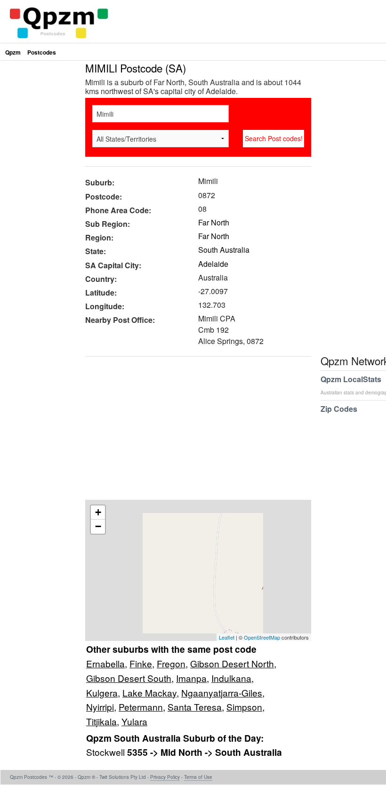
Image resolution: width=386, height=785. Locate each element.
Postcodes (41, 52)
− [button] (98, 526)
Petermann (141, 706)
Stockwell (106, 751)
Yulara (134, 721)
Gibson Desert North (232, 663)
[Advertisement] (193, 431)
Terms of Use (198, 777)
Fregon (171, 663)
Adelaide (213, 263)
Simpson (244, 706)
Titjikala (101, 721)
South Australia (223, 249)
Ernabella (105, 663)
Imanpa (191, 678)
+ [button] (98, 512)
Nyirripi (100, 706)
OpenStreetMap (262, 637)
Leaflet (226, 637)
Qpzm (13, 52)
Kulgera (102, 692)
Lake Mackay (149, 692)
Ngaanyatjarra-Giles (221, 692)
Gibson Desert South (128, 678)
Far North (213, 222)
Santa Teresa (195, 706)
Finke (140, 663)
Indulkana (231, 678)
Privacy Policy (165, 777)
